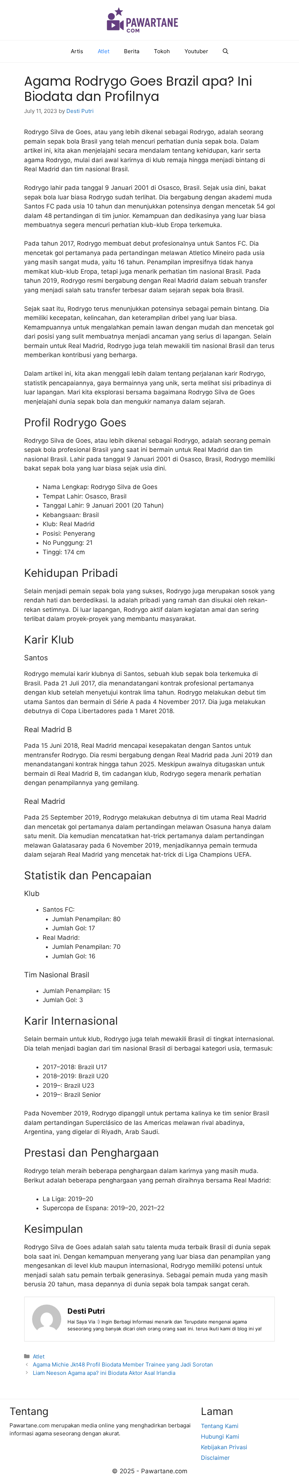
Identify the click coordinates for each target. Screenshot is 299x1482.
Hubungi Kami (220, 1436)
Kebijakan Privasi (224, 1447)
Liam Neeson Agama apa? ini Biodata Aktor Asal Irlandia (104, 1372)
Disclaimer (215, 1457)
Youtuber (196, 51)
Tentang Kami (219, 1426)
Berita (131, 51)
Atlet (103, 51)
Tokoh (162, 51)
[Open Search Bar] (225, 51)
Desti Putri (86, 1311)
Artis (77, 51)
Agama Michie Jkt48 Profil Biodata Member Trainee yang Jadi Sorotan (123, 1364)
